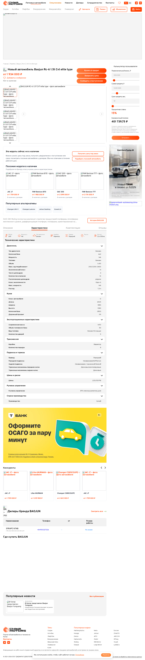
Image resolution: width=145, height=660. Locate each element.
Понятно (106, 655)
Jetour (96, 633)
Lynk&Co (117, 645)
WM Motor (97, 642)
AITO (95, 636)
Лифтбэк (13, 64)
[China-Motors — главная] (12, 3)
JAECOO (117, 636)
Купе (49, 648)
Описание (8, 228)
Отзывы (102, 228)
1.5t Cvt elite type (32, 64)
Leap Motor (98, 645)
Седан (50, 631)
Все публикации (97, 596)
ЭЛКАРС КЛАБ (12, 529)
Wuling (76, 642)
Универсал (51, 645)
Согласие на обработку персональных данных (127, 657)
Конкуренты (9, 468)
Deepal (76, 645)
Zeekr (96, 639)
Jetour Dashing (44, 209)
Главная (5, 64)
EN (130, 3)
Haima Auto (78, 639)
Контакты (7, 639)
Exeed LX (57, 209)
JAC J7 (7, 493)
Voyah (116, 642)
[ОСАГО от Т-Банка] (54, 435)
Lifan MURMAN (37, 493)
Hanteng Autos (79, 631)
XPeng (116, 639)
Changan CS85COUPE (66, 493)
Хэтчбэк (51, 633)
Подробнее (79, 655)
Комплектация (73, 228)
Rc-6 (23, 64)
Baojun (19, 64)
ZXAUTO (117, 633)
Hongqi (76, 633)
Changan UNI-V (12, 209)
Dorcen (116, 631)
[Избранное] (119, 3)
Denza (76, 636)
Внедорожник (53, 639)
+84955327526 (43, 530)
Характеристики (39, 228)
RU (126, 3)
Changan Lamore (29, 209)
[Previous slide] (23, 114)
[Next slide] (101, 114)
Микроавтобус (53, 642)
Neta (95, 631)
